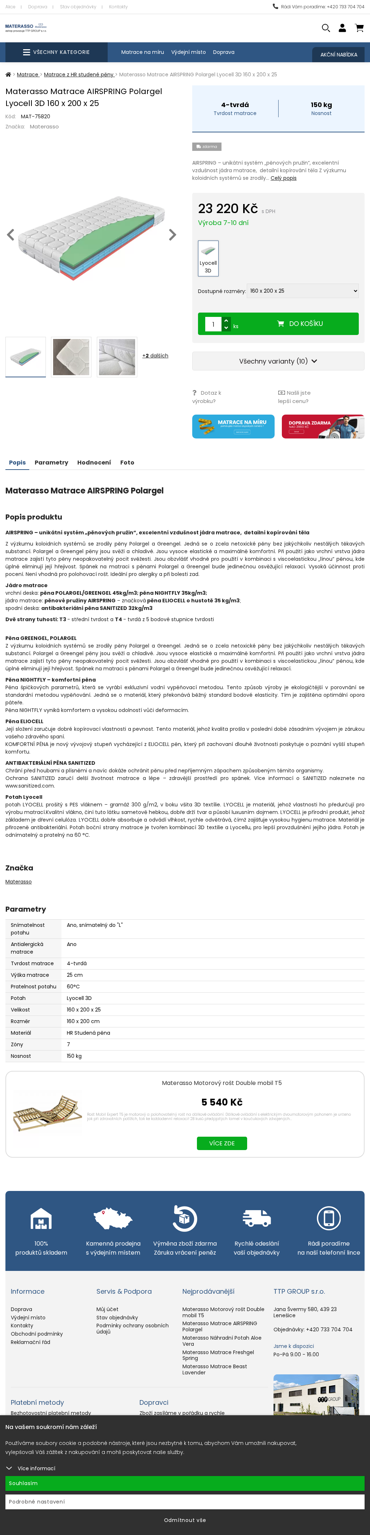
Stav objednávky (78, 7)
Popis (17, 462)
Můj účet (107, 1309)
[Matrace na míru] (233, 426)
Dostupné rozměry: (222, 290)
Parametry (51, 462)
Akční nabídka (338, 54)
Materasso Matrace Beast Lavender (214, 1369)
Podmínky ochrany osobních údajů (132, 1328)
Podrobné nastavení (37, 1501)
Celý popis (284, 178)
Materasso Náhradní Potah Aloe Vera (222, 1341)
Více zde (222, 1143)
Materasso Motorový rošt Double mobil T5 (222, 1083)
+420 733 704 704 (329, 1329)
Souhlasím (23, 1483)
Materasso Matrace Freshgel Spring (218, 1355)
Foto (127, 462)
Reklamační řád (30, 1342)
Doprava (37, 7)
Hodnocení (94, 462)
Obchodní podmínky (37, 1333)
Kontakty (118, 7)
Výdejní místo (188, 52)
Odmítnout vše (185, 1520)
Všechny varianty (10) (274, 361)
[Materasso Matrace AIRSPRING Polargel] (91, 238)
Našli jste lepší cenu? (294, 397)
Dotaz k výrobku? (206, 397)
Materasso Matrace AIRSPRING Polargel (219, 1326)
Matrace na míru (142, 52)
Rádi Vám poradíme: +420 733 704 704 (322, 7)
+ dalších (155, 355)
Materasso (44, 126)
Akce (10, 7)
